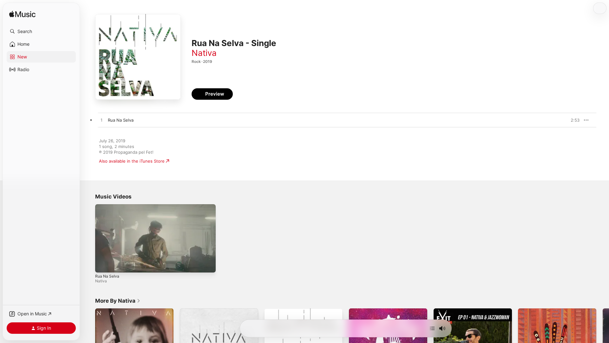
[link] (118, 300)
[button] (41, 31)
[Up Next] (432, 328)
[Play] (103, 264)
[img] (22, 14)
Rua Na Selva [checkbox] (121, 120)
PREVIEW (573, 120)
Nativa (204, 53)
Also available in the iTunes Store (132, 161)
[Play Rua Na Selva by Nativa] (101, 120)
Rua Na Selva (107, 276)
